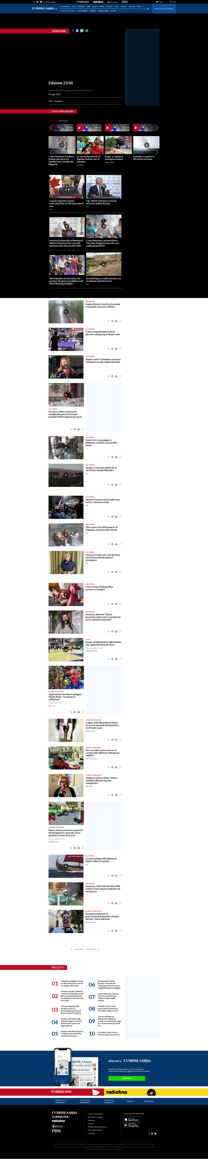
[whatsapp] (41, 2)
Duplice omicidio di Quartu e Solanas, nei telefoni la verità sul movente (72, 1033)
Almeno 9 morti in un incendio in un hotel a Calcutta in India (103, 500)
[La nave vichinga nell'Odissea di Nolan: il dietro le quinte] (66, 866)
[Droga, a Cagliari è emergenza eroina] (118, 145)
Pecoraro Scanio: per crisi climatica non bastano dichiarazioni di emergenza (103, 557)
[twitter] (34, 2)
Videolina (59, 31)
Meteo (139, 6)
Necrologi (132, 6)
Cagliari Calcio (103, 11)
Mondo (94, 6)
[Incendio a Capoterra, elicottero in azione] (146, 145)
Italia (88, 6)
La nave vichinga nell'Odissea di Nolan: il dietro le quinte (101, 859)
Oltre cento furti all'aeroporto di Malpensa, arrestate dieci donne (102, 528)
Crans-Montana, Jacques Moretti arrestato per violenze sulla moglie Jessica (108, 997)
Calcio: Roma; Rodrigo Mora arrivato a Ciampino (99, 588)
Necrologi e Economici (95, 1117)
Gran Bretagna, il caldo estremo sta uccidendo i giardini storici (103, 279)
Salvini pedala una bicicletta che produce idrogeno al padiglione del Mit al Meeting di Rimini (66, 281)
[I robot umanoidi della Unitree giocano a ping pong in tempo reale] (66, 339)
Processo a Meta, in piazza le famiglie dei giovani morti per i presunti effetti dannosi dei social (65, 414)
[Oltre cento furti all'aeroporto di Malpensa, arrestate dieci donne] (66, 534)
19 (92, 949)
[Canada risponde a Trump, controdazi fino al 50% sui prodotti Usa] (67, 186)
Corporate (91, 1133)
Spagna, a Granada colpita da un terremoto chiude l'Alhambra (101, 469)
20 (94, 949)
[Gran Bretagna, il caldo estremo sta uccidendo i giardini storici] (103, 264)
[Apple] (139, 1119)
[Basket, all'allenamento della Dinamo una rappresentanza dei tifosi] (66, 649)
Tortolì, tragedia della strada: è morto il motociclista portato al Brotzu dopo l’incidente (71, 1009)
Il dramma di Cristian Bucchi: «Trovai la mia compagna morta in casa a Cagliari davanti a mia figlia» (109, 984)
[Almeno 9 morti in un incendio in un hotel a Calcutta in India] (66, 507)
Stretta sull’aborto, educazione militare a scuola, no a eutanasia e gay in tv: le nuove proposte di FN (109, 1021)
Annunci (123, 6)
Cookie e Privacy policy (95, 1114)
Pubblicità (91, 1120)
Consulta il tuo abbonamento (61, 1101)
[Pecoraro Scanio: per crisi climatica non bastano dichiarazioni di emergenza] (66, 562)
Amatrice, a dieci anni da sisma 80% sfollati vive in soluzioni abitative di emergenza (103, 889)
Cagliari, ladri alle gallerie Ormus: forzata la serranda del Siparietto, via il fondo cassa (102, 725)
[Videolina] (82, 2)
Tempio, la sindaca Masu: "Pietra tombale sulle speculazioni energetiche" (101, 780)
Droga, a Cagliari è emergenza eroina (114, 157)
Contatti (91, 1123)
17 (87, 949)
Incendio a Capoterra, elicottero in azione (143, 157)
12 (75, 949)
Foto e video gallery (63, 111)
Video (74, 6)
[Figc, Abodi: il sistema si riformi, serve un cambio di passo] (103, 186)
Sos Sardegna (82, 11)
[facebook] (37, 2)
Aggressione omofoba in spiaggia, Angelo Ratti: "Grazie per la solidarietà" (65, 697)
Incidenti (93, 11)
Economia (109, 6)
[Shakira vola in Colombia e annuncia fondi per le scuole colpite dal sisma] (66, 367)
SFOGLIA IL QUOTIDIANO (164, 9)
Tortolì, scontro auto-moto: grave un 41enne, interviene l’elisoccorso (108, 1008)
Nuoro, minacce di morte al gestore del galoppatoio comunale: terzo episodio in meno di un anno (66, 833)
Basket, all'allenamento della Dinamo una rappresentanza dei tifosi (103, 643)
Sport (117, 6)
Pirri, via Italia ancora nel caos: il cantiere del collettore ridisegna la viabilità (102, 753)
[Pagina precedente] (98, 949)
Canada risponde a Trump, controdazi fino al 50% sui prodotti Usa (66, 203)
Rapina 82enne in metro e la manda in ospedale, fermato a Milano (103, 305)
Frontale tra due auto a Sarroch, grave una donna (108, 1033)
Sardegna (81, 6)
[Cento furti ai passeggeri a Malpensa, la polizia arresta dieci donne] (66, 447)
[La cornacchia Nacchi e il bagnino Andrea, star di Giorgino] (90, 145)
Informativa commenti (95, 1130)
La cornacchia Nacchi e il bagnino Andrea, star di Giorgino (89, 159)
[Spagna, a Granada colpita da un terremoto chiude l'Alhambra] (66, 475)
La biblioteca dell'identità (109, 1101)
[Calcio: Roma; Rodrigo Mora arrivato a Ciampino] (66, 594)
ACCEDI (173, 2)
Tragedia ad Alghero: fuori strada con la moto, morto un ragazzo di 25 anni (72, 983)
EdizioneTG (58, 101)
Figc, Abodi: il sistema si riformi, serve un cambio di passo (101, 202)
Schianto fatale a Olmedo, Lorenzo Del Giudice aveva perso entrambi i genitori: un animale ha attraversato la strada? (72, 996)
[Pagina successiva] (72, 949)
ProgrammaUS (65, 6)
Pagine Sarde (149, 1101)
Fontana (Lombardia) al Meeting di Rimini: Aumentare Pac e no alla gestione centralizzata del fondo (66, 243)
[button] (72, 30)
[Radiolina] (98, 2)
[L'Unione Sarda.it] (44, 8)
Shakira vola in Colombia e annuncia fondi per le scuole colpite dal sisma (103, 360)
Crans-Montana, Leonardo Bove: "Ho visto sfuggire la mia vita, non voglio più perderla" (102, 243)
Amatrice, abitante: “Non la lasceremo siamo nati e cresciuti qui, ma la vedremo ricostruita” (103, 617)
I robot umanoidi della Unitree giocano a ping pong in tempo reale (103, 333)
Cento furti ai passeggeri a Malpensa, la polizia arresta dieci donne (101, 442)
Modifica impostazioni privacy (97, 1127)
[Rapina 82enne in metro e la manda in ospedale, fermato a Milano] (66, 311)
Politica (101, 6)
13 (78, 949)
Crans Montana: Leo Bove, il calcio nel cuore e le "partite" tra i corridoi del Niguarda (61, 160)
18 (90, 949)
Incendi (113, 11)
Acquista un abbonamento (85, 1101)
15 (83, 949)
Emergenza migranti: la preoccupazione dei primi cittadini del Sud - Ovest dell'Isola (102, 916)
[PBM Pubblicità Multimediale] (125, 2)
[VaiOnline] (112, 2)
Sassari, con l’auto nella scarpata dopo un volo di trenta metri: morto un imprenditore (71, 1022)
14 (80, 949)
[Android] (139, 1125)
